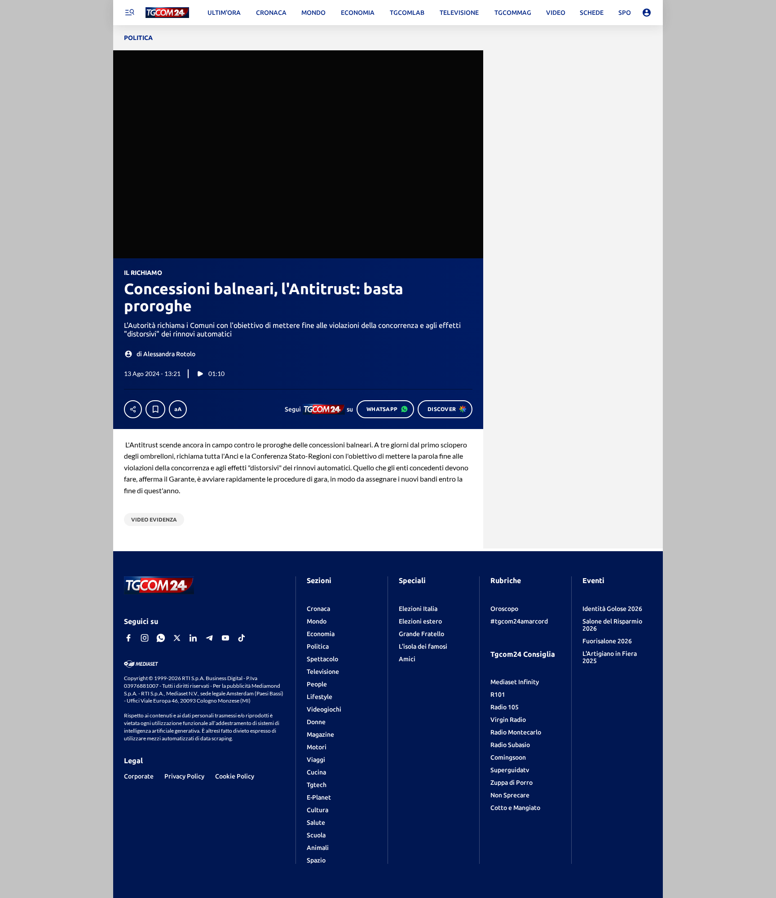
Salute (316, 822)
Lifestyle (319, 696)
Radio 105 (504, 707)
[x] (176, 637)
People (317, 684)
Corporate (139, 776)
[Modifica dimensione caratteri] (178, 409)
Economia (321, 633)
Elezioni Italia (418, 608)
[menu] (129, 12)
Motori (316, 747)
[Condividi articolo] (133, 409)
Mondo (316, 621)
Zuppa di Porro (511, 782)
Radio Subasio (510, 744)
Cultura (317, 810)
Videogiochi (324, 709)
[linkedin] (193, 637)
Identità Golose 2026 (612, 608)
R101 (497, 694)
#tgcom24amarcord (519, 621)
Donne (316, 721)
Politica (318, 646)
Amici (407, 659)
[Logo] (167, 12)
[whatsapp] (160, 637)
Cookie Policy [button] (234, 776)
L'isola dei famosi (423, 646)
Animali (318, 847)
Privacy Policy (184, 776)
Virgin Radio (508, 719)
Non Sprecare (509, 795)
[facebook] (128, 637)
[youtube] (225, 637)
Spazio (316, 860)
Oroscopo (504, 608)
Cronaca (318, 608)
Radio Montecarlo (515, 732)
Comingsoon (508, 757)
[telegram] (209, 637)
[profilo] (646, 12)
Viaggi (316, 759)
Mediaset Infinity (514, 682)
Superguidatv (509, 770)
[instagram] (144, 637)
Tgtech (316, 784)
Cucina (316, 772)
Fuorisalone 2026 (607, 641)
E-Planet (319, 797)
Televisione (323, 671)
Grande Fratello (421, 633)
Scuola (316, 835)
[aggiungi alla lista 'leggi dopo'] (155, 409)
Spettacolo (322, 659)
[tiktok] (241, 637)
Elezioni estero (420, 621)
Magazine (320, 734)
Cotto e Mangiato (515, 807)
